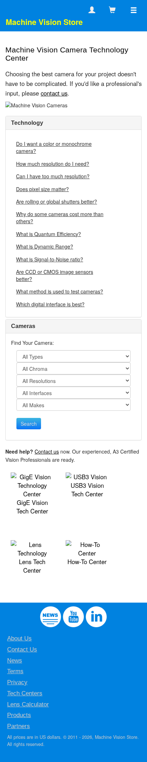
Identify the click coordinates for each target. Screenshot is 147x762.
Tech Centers (24, 693)
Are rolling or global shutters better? (56, 201)
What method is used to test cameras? (59, 291)
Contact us (47, 451)
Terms (15, 671)
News (14, 660)
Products (19, 715)
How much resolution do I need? (52, 163)
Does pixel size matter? (42, 189)
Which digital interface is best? (50, 304)
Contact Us (22, 649)
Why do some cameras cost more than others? (59, 217)
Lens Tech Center (32, 565)
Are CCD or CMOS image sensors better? (54, 275)
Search (29, 423)
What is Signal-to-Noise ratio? (49, 259)
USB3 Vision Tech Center (87, 489)
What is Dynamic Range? (44, 246)
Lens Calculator (28, 704)
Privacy (17, 682)
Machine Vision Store (44, 21)
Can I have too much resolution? (53, 176)
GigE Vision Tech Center (32, 506)
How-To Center (87, 561)
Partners (18, 726)
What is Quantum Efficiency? (48, 233)
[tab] (73, 123)
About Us (19, 638)
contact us (54, 93)
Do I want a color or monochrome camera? (54, 147)
